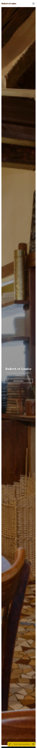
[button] (33, 3)
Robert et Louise (8, 3)
